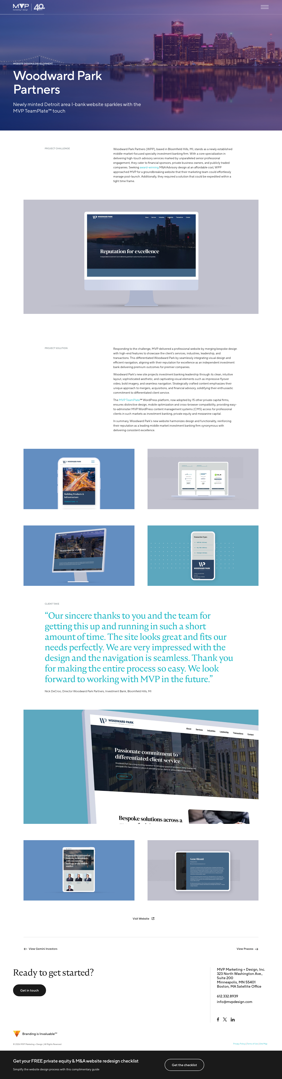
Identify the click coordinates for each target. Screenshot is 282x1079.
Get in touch (29, 990)
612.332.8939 (227, 996)
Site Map (263, 1044)
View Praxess (245, 948)
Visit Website (141, 918)
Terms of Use (252, 1044)
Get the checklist (184, 1065)
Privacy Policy (239, 1044)
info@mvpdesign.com (234, 1002)
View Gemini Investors (43, 948)
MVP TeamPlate (129, 400)
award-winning (149, 167)
